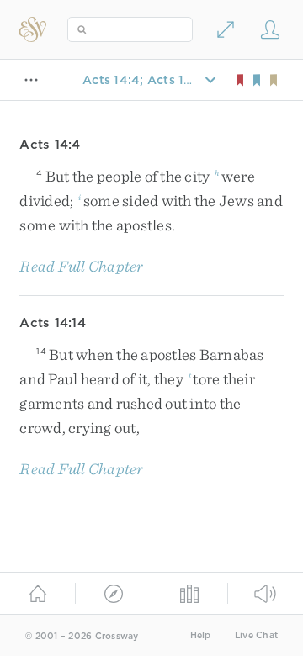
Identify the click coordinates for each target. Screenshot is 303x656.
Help (200, 635)
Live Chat (256, 635)
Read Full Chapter (81, 266)
